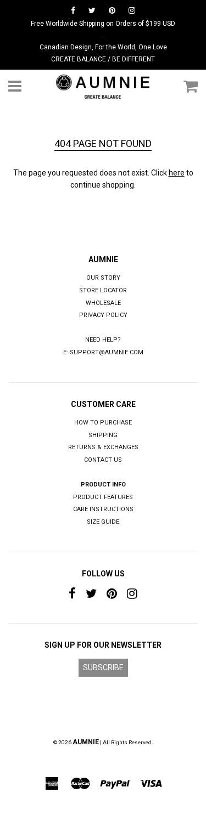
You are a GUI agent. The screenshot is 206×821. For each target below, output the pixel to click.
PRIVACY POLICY (103, 315)
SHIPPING (103, 435)
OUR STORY (103, 277)
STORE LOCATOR (103, 290)
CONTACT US (103, 459)
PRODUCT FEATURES (103, 497)
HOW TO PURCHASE (103, 422)
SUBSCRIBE (103, 667)
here (177, 172)
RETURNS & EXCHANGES (103, 447)
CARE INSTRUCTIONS (103, 509)
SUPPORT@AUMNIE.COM (106, 352)
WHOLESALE (103, 303)
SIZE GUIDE (103, 521)
